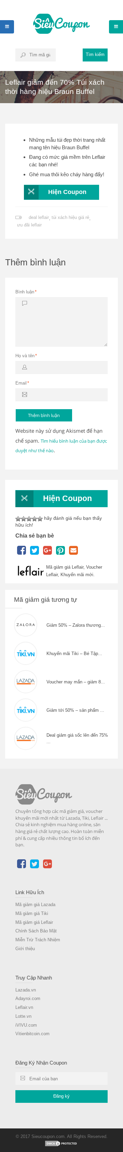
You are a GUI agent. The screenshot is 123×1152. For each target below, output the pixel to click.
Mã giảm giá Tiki (31, 913)
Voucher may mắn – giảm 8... (75, 681)
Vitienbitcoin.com (32, 1033)
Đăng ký (61, 1096)
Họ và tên (26, 355)
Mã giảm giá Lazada (35, 904)
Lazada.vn (25, 990)
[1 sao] (18, 519)
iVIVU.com (26, 1025)
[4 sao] (34, 519)
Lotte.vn (23, 1016)
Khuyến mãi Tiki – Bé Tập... (74, 653)
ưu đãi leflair (29, 224)
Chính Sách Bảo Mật (36, 930)
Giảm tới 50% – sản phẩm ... (75, 710)
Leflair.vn (24, 1007)
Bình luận (26, 291)
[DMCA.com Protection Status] (61, 1143)
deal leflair (39, 217)
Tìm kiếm (95, 54)
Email (22, 383)
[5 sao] (40, 519)
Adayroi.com (27, 998)
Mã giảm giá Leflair (34, 922)
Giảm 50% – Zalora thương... (75, 625)
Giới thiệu (25, 948)
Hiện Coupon (67, 192)
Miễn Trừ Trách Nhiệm (37, 939)
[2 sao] (23, 519)
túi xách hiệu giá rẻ (70, 217)
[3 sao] (29, 519)
